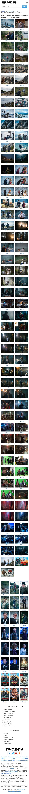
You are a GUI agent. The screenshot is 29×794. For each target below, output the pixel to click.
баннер (6, 735)
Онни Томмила (8, 709)
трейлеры (4, 757)
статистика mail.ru (22, 760)
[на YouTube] (16, 753)
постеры (6, 733)
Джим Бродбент (8, 721)
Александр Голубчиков (11, 771)
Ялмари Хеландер (9, 713)
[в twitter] (12, 753)
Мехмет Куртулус (8, 715)
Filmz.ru (12, 768)
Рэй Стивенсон (8, 717)
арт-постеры (7, 743)
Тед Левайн (7, 719)
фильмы (18, 757)
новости (11, 757)
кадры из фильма (8, 739)
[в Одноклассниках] (19, 753)
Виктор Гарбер (8, 724)
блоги (2, 758)
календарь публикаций (8, 760)
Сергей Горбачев (6, 773)
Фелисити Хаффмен (9, 726)
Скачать (7, 29)
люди (13, 758)
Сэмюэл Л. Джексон (9, 711)
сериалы (25, 757)
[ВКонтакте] (9, 753)
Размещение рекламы (14, 791)
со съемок (6, 741)
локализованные (8, 737)
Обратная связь (21, 789)
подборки (25, 758)
